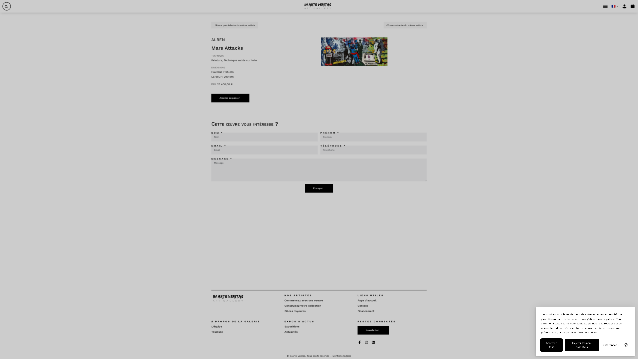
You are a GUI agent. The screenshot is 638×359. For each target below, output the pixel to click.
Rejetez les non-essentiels (581, 345)
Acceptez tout (551, 345)
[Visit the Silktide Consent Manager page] (626, 345)
